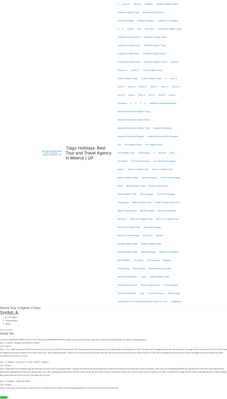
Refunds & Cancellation (127, 277)
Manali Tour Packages (167, 211)
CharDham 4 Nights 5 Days (155, 37)
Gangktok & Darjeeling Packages (163, 103)
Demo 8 (162, 95)
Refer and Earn (139, 268)
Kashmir (121, 169)
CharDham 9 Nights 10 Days (155, 62)
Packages (166, 260)
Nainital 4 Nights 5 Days (128, 252)
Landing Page (123, 202)
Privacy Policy (123, 268)
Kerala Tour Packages (166, 194)
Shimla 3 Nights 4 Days (127, 285)
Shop (142, 293)
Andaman (149, 4)
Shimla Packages (171, 285)
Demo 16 (121, 95)
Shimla (143, 277)
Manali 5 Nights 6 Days (127, 211)
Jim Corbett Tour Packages (164, 161)
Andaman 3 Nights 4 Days (167, 4)
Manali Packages (147, 211)
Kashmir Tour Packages (170, 177)
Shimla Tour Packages (127, 293)
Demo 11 (121, 87)
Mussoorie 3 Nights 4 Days (167, 219)
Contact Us (122, 70)
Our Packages (153, 260)
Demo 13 (143, 87)
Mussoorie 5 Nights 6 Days (129, 227)
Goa (119, 144)
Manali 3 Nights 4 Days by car (167, 202)
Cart (139, 29)
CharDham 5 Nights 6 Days (129, 45)
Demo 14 (165, 87)
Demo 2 (132, 95)
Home (172, 153)
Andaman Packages (126, 20)
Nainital (159, 235)
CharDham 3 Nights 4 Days (129, 37)
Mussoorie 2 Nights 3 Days (141, 219)
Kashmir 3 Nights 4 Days (138, 169)
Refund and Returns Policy (160, 268)
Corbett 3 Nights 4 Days (151, 78)
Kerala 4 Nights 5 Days (135, 186)
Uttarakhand (176, 301)
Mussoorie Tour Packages (128, 235)
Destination (122, 103)
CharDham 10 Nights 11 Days (169, 29)
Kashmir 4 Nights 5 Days (162, 169)
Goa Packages (144, 153)
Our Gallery (139, 260)
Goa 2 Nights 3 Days (133, 144)
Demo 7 (152, 95)
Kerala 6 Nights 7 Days (127, 194)
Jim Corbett (122, 161)
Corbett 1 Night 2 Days (152, 70)
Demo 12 (132, 87)
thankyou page (174, 293)
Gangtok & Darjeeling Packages (131, 136)
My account (148, 235)
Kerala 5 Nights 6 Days (158, 186)
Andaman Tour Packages (167, 20)
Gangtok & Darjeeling (162, 128)
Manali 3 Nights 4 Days (142, 202)
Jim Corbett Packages (140, 161)
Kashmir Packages (149, 177)
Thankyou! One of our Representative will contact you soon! (143, 301)
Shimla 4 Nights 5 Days (150, 285)
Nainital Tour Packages (169, 252)
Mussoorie (122, 219)
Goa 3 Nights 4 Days (153, 144)
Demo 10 (173, 78)
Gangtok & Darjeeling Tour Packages (162, 136)
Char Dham (149, 29)
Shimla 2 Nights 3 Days (159, 277)
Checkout (174, 62)
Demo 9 (172, 95)
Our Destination (124, 260)
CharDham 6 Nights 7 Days (155, 45)
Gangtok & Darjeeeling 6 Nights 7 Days (134, 128)
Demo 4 (142, 95)
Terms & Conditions (156, 293)
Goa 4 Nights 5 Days (126, 153)
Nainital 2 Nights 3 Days (128, 244)
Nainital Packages (148, 252)
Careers (130, 29)
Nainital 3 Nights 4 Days (151, 244)
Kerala (120, 186)
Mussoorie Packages (152, 227)
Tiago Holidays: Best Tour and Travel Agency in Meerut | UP (88, 152)
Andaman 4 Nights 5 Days (128, 12)
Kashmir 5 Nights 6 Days (128, 177)
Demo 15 (175, 87)
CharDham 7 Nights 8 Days (154, 54)
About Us (126, 4)
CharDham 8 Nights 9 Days (129, 62)
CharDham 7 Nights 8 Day (128, 54)
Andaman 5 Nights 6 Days (153, 12)
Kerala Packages (147, 194)
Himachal (162, 153)
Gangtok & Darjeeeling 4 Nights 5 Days (134, 111)
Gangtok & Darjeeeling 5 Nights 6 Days (134, 120)
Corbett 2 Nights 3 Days (128, 78)
